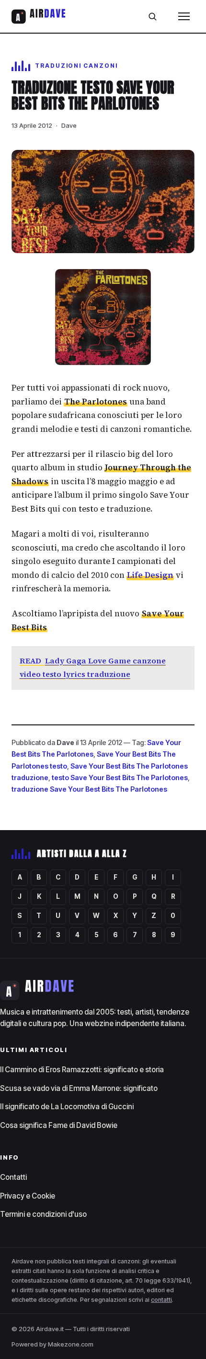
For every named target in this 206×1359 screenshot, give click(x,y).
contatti (161, 1299)
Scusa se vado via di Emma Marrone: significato (79, 1088)
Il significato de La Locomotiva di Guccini (67, 1106)
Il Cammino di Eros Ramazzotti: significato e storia (82, 1069)
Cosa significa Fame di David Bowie (58, 1125)
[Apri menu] (184, 16)
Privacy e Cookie (27, 1195)
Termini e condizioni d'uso (43, 1214)
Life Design (150, 575)
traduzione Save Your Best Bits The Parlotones (89, 789)
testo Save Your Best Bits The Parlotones (120, 777)
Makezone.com (70, 1344)
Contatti (13, 1177)
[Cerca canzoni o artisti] (152, 16)
